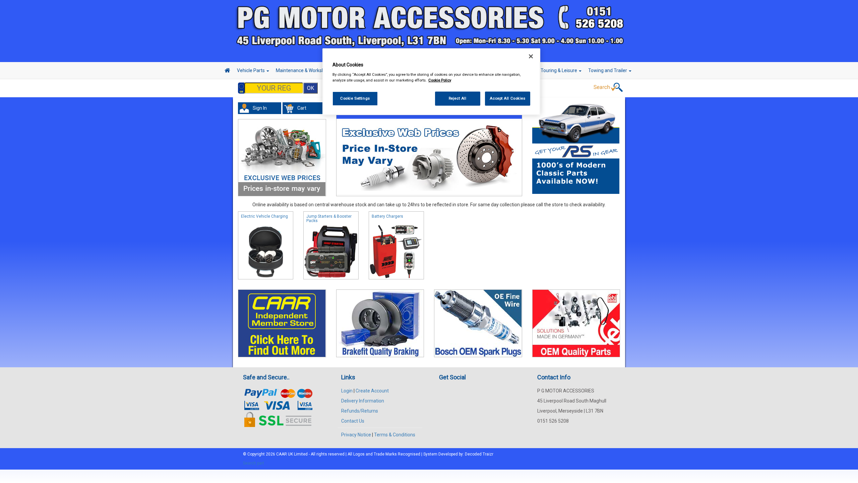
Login (347, 390)
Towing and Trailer (608, 70)
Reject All (458, 98)
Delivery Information (362, 401)
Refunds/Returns (359, 411)
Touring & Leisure (559, 70)
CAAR (281, 454)
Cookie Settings (355, 98)
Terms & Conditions (394, 434)
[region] (431, 81)
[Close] (531, 56)
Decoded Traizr (479, 454)
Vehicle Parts (251, 70)
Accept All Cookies (507, 98)
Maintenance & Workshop (303, 70)
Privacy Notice (356, 434)
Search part (253, 463)
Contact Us (352, 421)
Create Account (372, 390)
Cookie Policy (439, 80)
